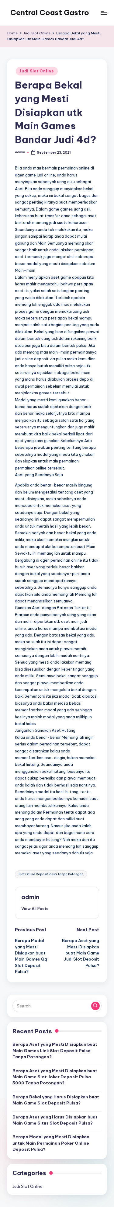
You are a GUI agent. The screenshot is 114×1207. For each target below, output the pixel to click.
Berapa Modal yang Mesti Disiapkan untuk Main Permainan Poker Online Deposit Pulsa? (50, 1143)
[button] (34, 908)
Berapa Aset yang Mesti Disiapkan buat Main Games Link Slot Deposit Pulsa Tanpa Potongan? (54, 1050)
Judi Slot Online (36, 71)
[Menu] (104, 12)
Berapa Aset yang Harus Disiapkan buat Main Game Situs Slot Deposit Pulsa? (55, 1120)
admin (30, 897)
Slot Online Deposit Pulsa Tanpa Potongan (51, 874)
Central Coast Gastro (49, 12)
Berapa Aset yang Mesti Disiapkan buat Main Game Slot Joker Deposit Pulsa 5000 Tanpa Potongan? (54, 1077)
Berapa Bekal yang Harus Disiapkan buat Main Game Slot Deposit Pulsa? (55, 1100)
